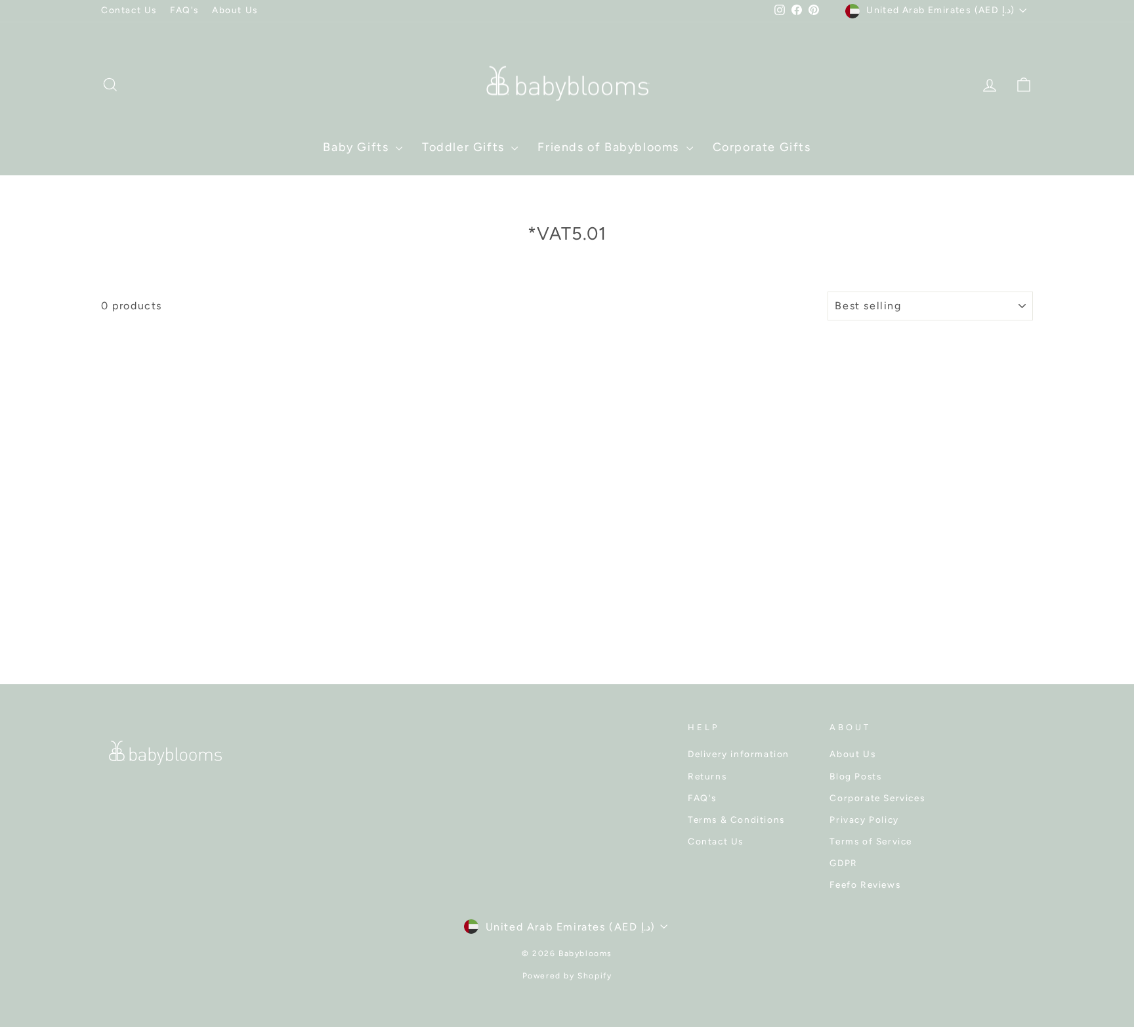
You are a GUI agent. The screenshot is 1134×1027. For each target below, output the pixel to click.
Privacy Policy (864, 819)
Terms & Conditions (736, 819)
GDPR (843, 863)
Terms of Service (871, 841)
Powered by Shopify (567, 975)
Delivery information (738, 754)
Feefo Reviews (865, 884)
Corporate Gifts (762, 147)
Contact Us (129, 10)
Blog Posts (855, 776)
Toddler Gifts (465, 147)
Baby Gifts (357, 147)
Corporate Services (877, 798)
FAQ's (184, 10)
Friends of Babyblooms (609, 147)
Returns (707, 776)
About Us (235, 10)
